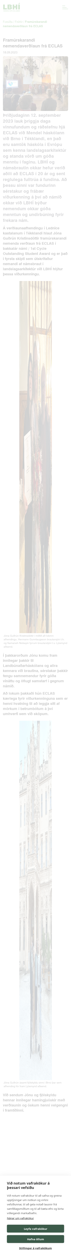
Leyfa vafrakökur (35, 1229)
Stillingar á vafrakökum (35, 1248)
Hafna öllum (35, 1239)
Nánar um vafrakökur (20, 1218)
